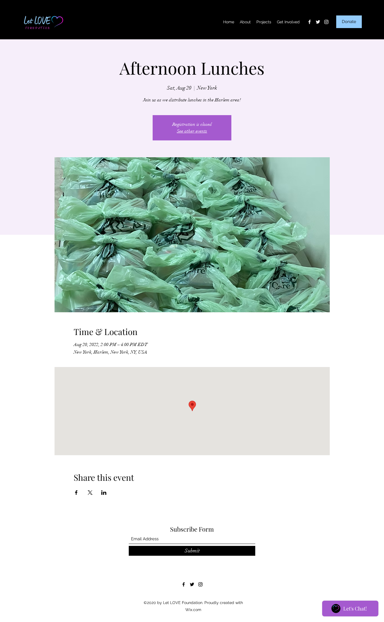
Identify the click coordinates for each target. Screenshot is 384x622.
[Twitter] (318, 22)
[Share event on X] (90, 492)
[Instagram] (326, 22)
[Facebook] (309, 22)
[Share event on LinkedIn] (104, 492)
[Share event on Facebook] (76, 492)
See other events (192, 131)
